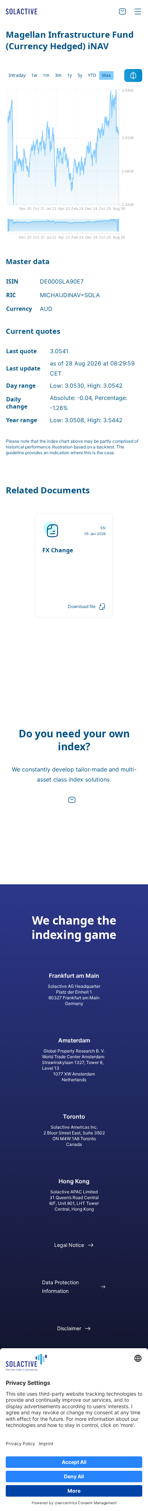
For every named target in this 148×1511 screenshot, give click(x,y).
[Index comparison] (133, 75)
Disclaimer (69, 1328)
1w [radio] (34, 75)
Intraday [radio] (17, 75)
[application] (74, 152)
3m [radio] (58, 75)
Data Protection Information (60, 1286)
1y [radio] (69, 75)
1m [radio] (46, 75)
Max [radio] (106, 75)
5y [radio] (80, 75)
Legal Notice (69, 1245)
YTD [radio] (92, 75)
